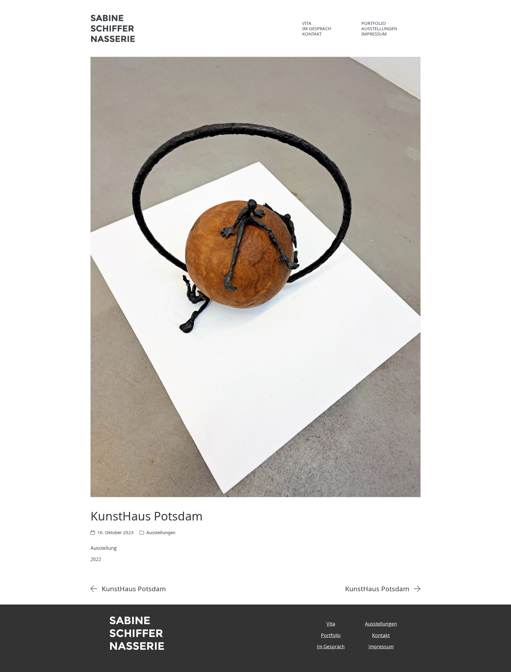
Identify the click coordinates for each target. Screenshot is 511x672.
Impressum (381, 646)
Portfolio (331, 635)
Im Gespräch (331, 646)
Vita (330, 624)
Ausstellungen (160, 532)
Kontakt (381, 635)
